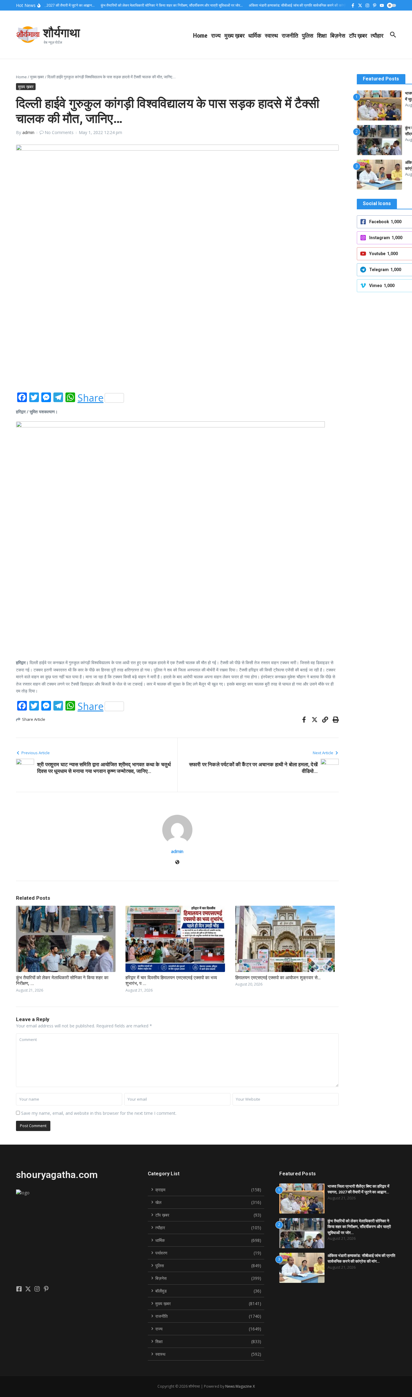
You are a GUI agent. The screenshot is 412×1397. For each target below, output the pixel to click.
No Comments (59, 132)
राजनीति (290, 35)
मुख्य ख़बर (234, 35)
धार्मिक (254, 35)
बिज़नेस (337, 35)
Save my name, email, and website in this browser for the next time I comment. (98, 1113)
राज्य (216, 35)
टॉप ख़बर (358, 35)
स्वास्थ (271, 35)
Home (200, 35)
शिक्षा (322, 35)
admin (28, 132)
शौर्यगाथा (61, 32)
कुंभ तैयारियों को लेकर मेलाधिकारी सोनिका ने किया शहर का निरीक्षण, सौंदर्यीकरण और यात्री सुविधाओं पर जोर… (359, 1227)
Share (90, 398)
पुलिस (307, 35)
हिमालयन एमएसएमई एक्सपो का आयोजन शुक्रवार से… (278, 977)
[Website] (177, 862)
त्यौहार (377, 35)
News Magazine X (240, 1386)
